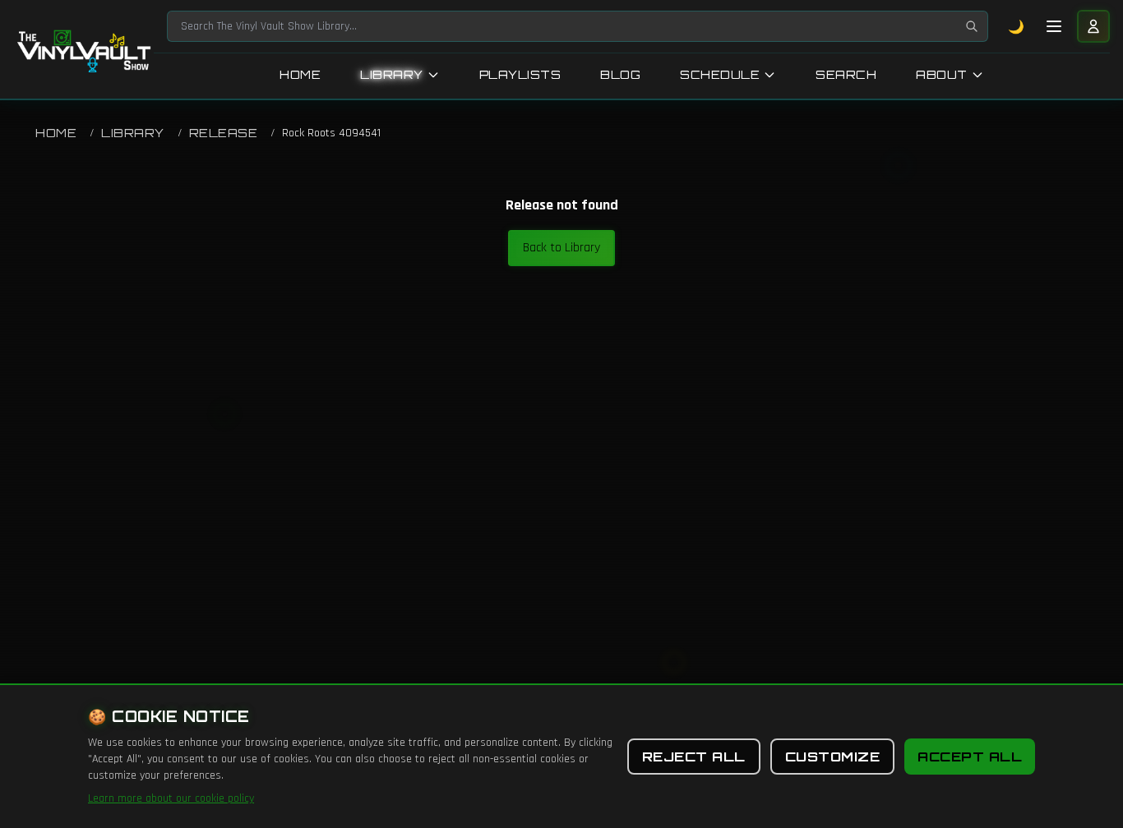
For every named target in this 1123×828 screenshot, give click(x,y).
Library (391, 74)
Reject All (694, 756)
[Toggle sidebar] (1054, 26)
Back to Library (561, 247)
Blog (620, 74)
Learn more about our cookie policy (171, 798)
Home (300, 74)
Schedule (720, 74)
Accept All (969, 756)
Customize (832, 756)
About (942, 74)
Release (223, 133)
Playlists (520, 74)
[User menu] (1093, 26)
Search (846, 74)
